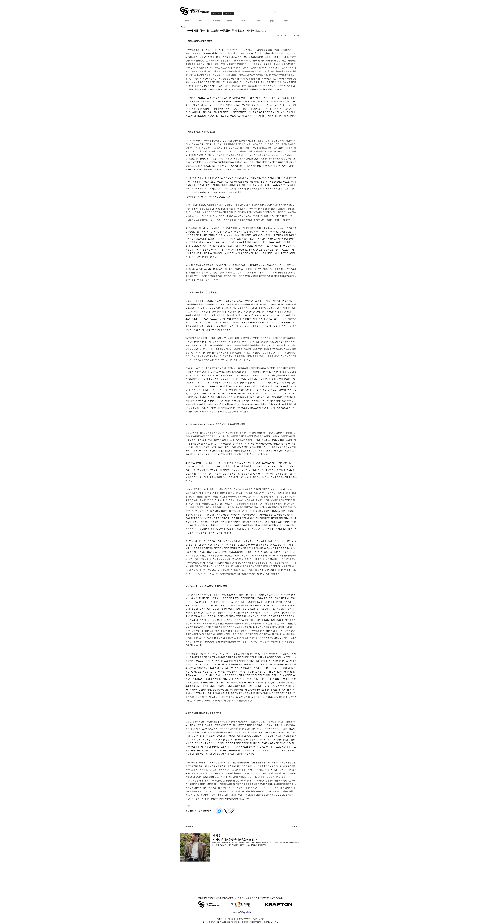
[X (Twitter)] (226, 811)
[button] (187, 27)
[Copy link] (232, 811)
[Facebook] (219, 811)
